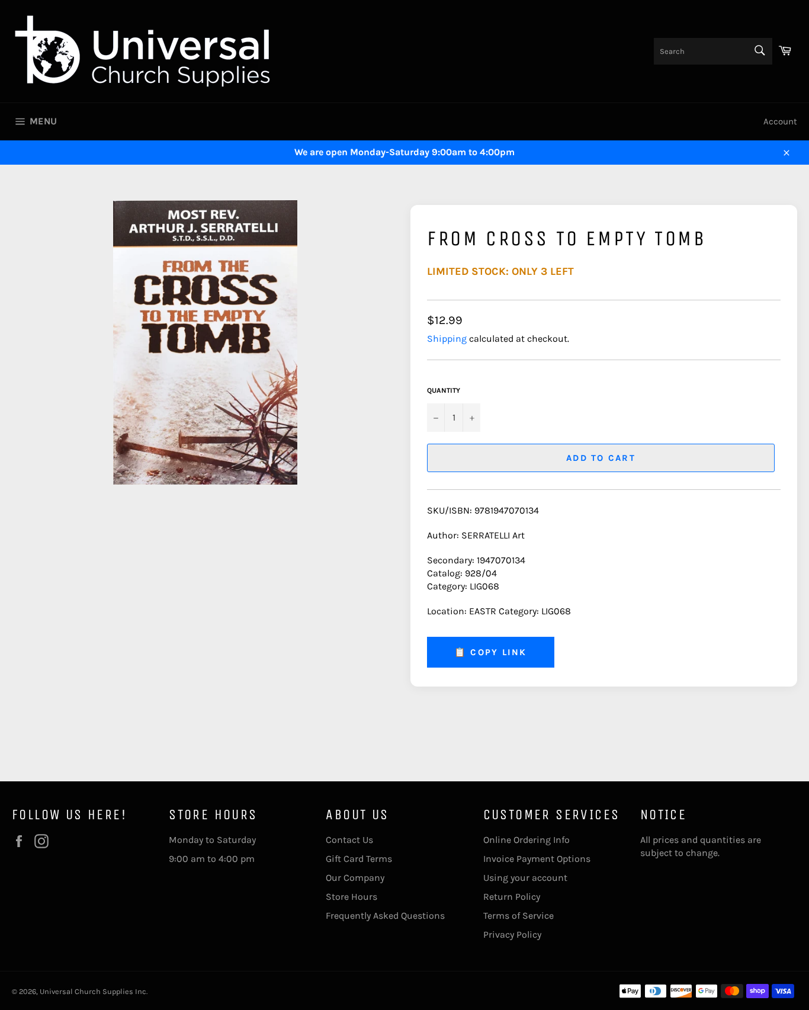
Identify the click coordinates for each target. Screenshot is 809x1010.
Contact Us (349, 839)
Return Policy (511, 896)
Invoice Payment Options (536, 858)
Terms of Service (518, 915)
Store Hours (351, 896)
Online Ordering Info (526, 839)
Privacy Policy (512, 934)
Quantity (443, 390)
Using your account (525, 877)
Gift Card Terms (359, 858)
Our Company (355, 877)
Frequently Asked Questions (385, 915)
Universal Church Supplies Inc (93, 991)
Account (780, 121)
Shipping (447, 338)
